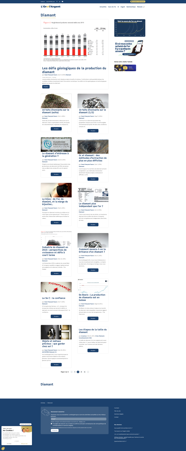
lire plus (46, 86)
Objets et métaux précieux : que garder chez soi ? (53, 344)
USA (90, 338)
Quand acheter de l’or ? (120, 441)
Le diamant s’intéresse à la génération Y (55, 154)
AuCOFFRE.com (50, 1)
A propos (116, 408)
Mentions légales (118, 414)
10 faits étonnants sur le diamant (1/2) (92, 111)
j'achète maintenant (139, 1)
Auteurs (43, 1)
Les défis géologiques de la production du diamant (74, 70)
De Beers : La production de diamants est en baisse (92, 297)
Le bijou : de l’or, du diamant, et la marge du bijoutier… (55, 202)
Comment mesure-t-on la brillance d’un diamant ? (92, 250)
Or (118, 7)
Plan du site (117, 411)
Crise (97, 336)
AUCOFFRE (45, 352)
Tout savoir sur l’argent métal (122, 431)
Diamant (68, 75)
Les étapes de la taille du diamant (93, 331)
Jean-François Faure (50, 75)
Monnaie (139, 7)
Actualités (103, 7)
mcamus (84, 336)
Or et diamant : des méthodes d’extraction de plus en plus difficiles (93, 158)
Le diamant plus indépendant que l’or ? (91, 205)
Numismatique (131, 7)
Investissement (84, 338)
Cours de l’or (112, 7)
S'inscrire (54, 430)
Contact (116, 417)
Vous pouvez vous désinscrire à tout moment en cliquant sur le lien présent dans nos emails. (71, 427)
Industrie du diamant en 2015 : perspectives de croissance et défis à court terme (55, 251)
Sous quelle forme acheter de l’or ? (123, 428)
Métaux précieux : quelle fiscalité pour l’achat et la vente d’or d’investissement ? (129, 438)
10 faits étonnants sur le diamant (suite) (55, 111)
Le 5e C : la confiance (53, 298)
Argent (123, 7)
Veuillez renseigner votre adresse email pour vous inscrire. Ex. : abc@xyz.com (68, 421)
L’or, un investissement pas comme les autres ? (126, 434)
